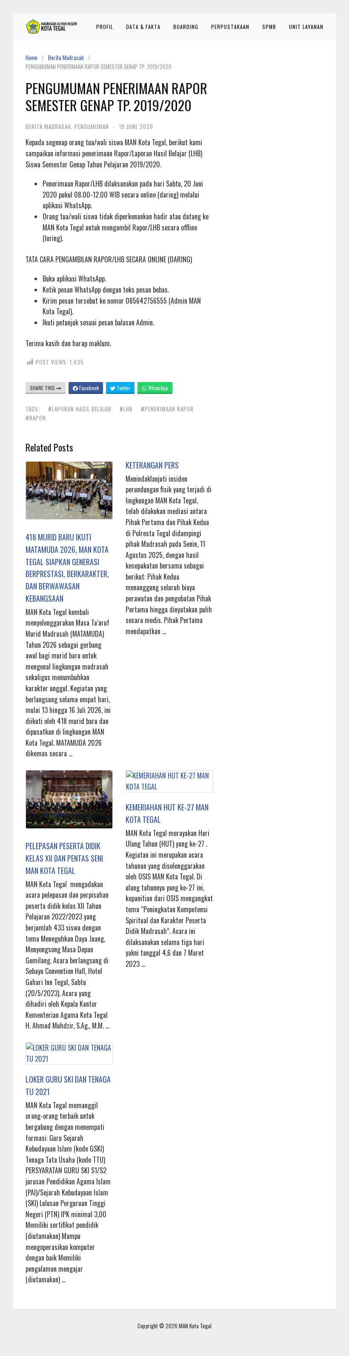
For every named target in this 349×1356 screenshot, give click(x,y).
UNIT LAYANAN (306, 26)
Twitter (122, 387)
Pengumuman (91, 126)
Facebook (88, 387)
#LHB (126, 409)
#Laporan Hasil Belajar (80, 409)
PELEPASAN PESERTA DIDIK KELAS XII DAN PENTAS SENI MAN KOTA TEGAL (64, 858)
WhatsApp (157, 387)
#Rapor (36, 418)
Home (31, 57)
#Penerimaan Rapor (167, 409)
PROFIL (104, 26)
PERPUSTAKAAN (230, 26)
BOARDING (185, 26)
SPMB (269, 26)
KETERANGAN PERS (152, 465)
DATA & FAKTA (143, 26)
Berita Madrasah (66, 57)
